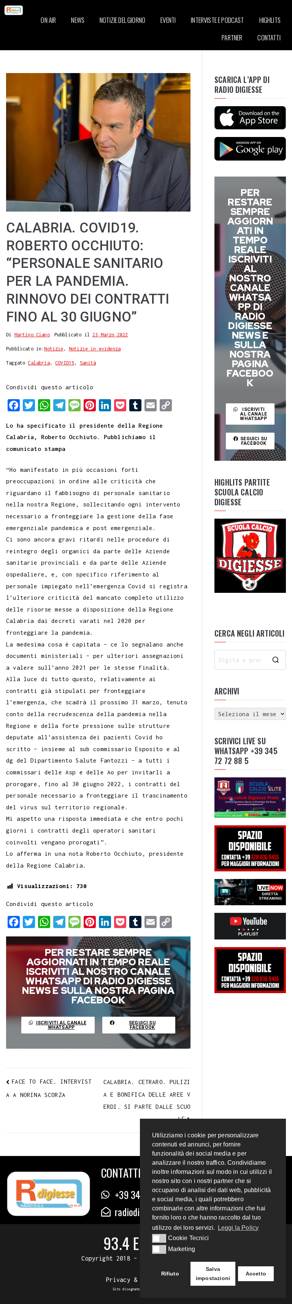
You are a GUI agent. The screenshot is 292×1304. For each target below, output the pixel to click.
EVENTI (168, 20)
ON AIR (48, 20)
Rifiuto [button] (170, 1274)
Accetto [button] (256, 1274)
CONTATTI (268, 37)
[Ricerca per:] (250, 659)
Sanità (88, 363)
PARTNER (232, 37)
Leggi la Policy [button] (238, 1227)
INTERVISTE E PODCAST (217, 20)
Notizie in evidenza (95, 349)
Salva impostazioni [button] (213, 1273)
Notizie (53, 349)
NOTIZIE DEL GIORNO (122, 20)
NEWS (77, 20)
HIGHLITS (270, 20)
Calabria (38, 363)
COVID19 (64, 363)
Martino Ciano (32, 335)
